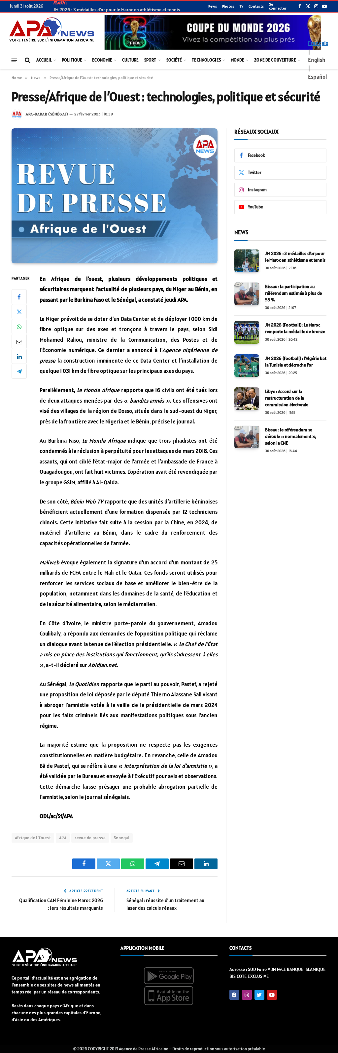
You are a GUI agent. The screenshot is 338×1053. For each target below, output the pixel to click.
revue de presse (90, 838)
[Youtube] (272, 995)
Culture (130, 60)
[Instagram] (247, 995)
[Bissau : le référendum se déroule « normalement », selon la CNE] (246, 437)
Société (174, 60)
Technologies (206, 60)
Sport (150, 60)
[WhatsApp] (19, 326)
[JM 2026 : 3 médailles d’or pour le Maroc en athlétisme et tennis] (246, 260)
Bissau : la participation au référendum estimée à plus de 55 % (293, 293)
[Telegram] (19, 371)
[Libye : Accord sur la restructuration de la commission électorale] (246, 398)
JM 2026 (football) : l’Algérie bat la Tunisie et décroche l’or (295, 361)
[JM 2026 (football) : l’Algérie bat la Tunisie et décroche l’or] (246, 365)
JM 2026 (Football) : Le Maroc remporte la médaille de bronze (295, 328)
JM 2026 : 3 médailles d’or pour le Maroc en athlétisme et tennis (295, 256)
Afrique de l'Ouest (33, 838)
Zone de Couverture (275, 60)
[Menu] (14, 60)
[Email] (19, 341)
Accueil (44, 60)
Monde (238, 60)
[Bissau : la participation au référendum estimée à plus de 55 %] (246, 294)
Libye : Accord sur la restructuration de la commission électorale (286, 398)
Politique (72, 60)
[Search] (26, 60)
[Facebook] (19, 296)
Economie (102, 60)
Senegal (121, 838)
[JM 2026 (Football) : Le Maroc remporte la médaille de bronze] (246, 332)
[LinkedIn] (19, 356)
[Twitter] (19, 311)
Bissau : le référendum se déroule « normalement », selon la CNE (290, 436)
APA (62, 838)
